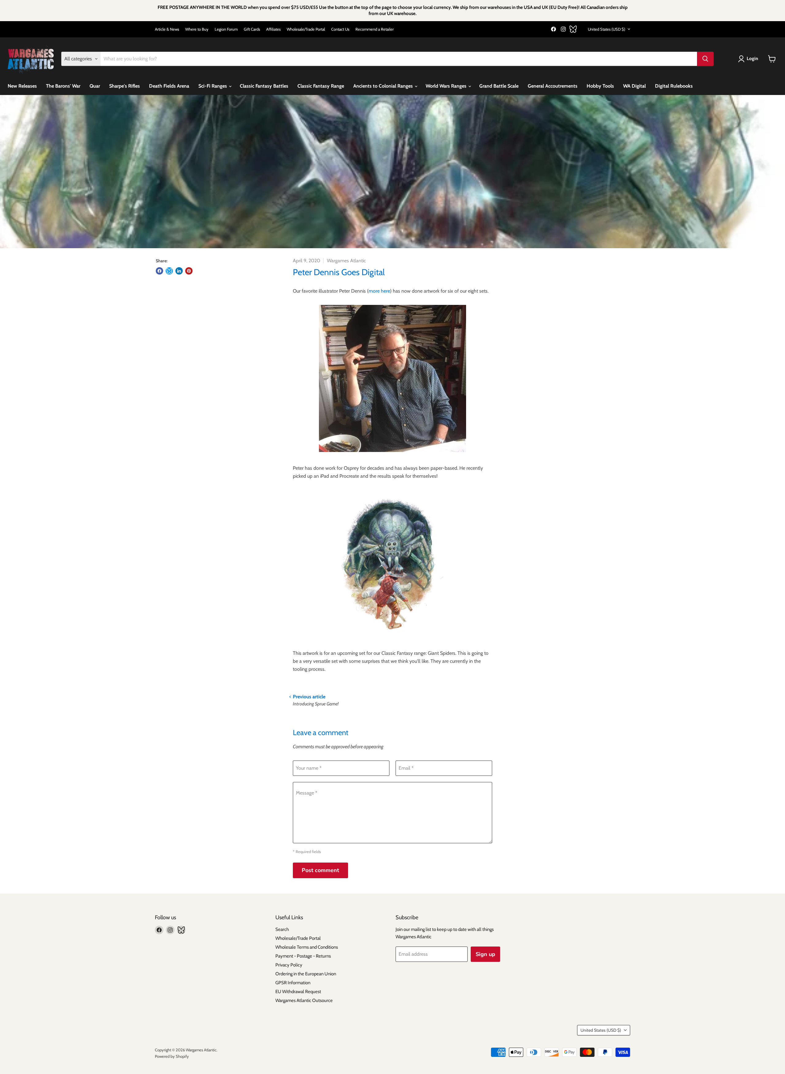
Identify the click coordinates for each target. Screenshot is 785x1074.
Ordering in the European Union (305, 974)
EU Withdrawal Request (298, 991)
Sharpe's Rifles (124, 86)
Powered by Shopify (172, 1056)
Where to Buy (197, 29)
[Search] (705, 59)
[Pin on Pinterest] (189, 271)
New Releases (22, 86)
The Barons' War (63, 86)
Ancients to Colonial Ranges (383, 86)
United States (606, 29)
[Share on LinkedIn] (179, 271)
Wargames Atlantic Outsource (304, 1000)
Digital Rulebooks (674, 86)
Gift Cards (252, 29)
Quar (95, 86)
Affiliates (273, 29)
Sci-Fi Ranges (213, 86)
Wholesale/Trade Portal (306, 29)
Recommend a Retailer (374, 29)
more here (379, 291)
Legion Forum (226, 29)
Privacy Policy (288, 965)
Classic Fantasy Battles (264, 86)
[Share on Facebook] (159, 271)
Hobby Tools (600, 86)
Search (282, 929)
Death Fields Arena (169, 86)
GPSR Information (292, 982)
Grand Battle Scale (499, 86)
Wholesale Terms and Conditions (306, 947)
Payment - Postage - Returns (303, 956)
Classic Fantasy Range (320, 86)
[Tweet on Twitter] (169, 271)
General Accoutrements (552, 86)
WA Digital (634, 86)
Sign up (485, 954)
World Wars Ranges (447, 86)
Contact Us (340, 29)
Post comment (320, 870)
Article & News (167, 29)
